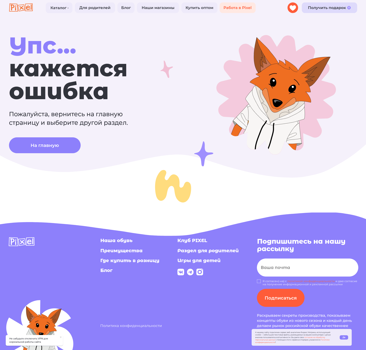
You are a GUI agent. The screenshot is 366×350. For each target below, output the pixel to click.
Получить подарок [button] (327, 7)
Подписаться (281, 298)
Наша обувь (116, 240)
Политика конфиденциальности (131, 325)
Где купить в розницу (129, 260)
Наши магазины (158, 7)
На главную (45, 145)
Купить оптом (199, 7)
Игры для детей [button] (199, 260)
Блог (126, 7)
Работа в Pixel (237, 7)
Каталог (58, 7)
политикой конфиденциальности (311, 281)
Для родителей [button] (95, 7)
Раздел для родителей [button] (208, 250)
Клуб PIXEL (192, 240)
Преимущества (121, 250)
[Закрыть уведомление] (60, 337)
